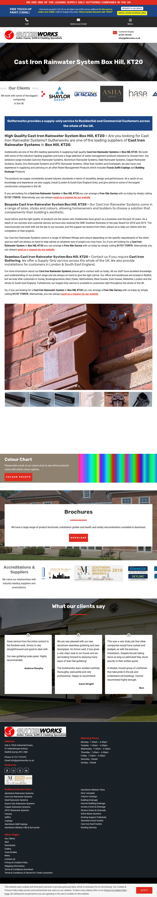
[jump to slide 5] (116, 399)
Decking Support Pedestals (93, 817)
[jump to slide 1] (17, 399)
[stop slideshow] (79, 386)
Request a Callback (132, 8)
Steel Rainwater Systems (16, 800)
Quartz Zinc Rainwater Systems (19, 803)
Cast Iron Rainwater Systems (18, 796)
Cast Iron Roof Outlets (91, 824)
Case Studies (11, 852)
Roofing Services (89, 827)
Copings (8, 821)
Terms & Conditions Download (19, 869)
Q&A (7, 842)
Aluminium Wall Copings (16, 824)
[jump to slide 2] (42, 399)
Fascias (8, 814)
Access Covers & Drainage (93, 807)
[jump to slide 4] (91, 399)
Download (79, 538)
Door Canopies (88, 793)
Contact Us (10, 859)
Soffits (8, 817)
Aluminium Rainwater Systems (19, 793)
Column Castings (89, 796)
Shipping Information (15, 866)
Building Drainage (89, 800)
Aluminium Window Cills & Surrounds (22, 827)
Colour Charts (18, 477)
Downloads (10, 845)
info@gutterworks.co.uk (129, 38)
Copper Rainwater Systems (17, 807)
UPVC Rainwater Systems (17, 810)
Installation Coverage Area (132, 13)
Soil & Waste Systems (91, 813)
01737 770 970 (125, 35)
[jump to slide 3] (67, 399)
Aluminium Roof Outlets (92, 820)
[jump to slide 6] (141, 399)
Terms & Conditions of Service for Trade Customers (29, 873)
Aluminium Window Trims (93, 790)
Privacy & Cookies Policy (16, 862)
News (7, 855)
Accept (144, 890)
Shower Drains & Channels (93, 810)
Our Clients (10, 838)
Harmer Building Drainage (93, 803)
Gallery (8, 849)
